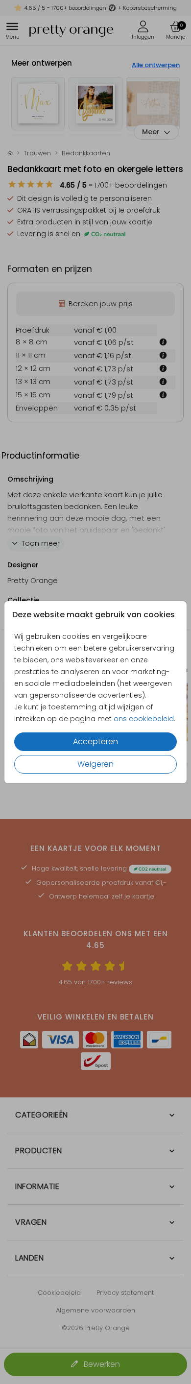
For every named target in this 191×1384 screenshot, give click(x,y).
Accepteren (95, 741)
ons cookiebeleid (144, 719)
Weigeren (95, 764)
